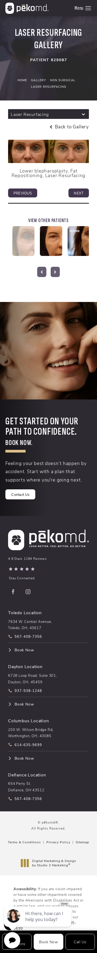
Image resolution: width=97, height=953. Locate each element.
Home (22, 80)
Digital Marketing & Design (54, 863)
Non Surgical (62, 80)
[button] (88, 8)
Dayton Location (25, 666)
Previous (22, 193)
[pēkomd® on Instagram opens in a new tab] (28, 592)
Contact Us (20, 494)
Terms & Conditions (24, 842)
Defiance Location (27, 775)
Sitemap (82, 842)
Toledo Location (25, 612)
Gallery (38, 80)
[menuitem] (13, 592)
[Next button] (55, 272)
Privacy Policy (58, 842)
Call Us (80, 941)
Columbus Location (28, 720)
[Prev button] (41, 272)
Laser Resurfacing (48, 86)
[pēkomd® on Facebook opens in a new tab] (13, 592)
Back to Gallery (71, 126)
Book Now (24, 650)
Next (79, 193)
